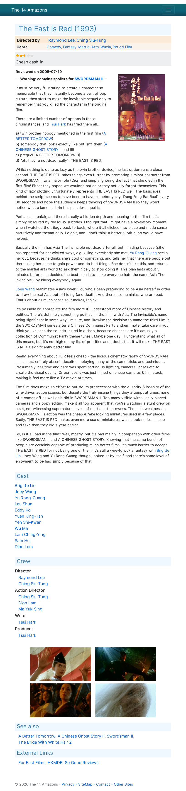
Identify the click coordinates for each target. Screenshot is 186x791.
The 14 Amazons (29, 10)
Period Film (122, 47)
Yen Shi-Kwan (28, 522)
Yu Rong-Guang (143, 253)
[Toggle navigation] (168, 9)
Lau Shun (23, 504)
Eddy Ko (23, 510)
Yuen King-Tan (29, 516)
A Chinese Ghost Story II (81, 736)
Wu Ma (21, 528)
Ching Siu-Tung (91, 40)
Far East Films (31, 762)
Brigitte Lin (25, 485)
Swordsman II (89, 79)
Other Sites (123, 784)
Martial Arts (88, 47)
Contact (103, 784)
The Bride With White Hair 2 (45, 742)
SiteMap (85, 784)
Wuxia (105, 47)
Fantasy (69, 47)
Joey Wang (25, 289)
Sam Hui (22, 540)
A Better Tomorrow (36, 736)
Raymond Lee (61, 40)
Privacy (68, 784)
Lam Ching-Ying (30, 534)
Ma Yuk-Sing (30, 609)
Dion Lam (24, 546)
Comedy (54, 47)
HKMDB (55, 762)
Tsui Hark (58, 124)
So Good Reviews (81, 762)
